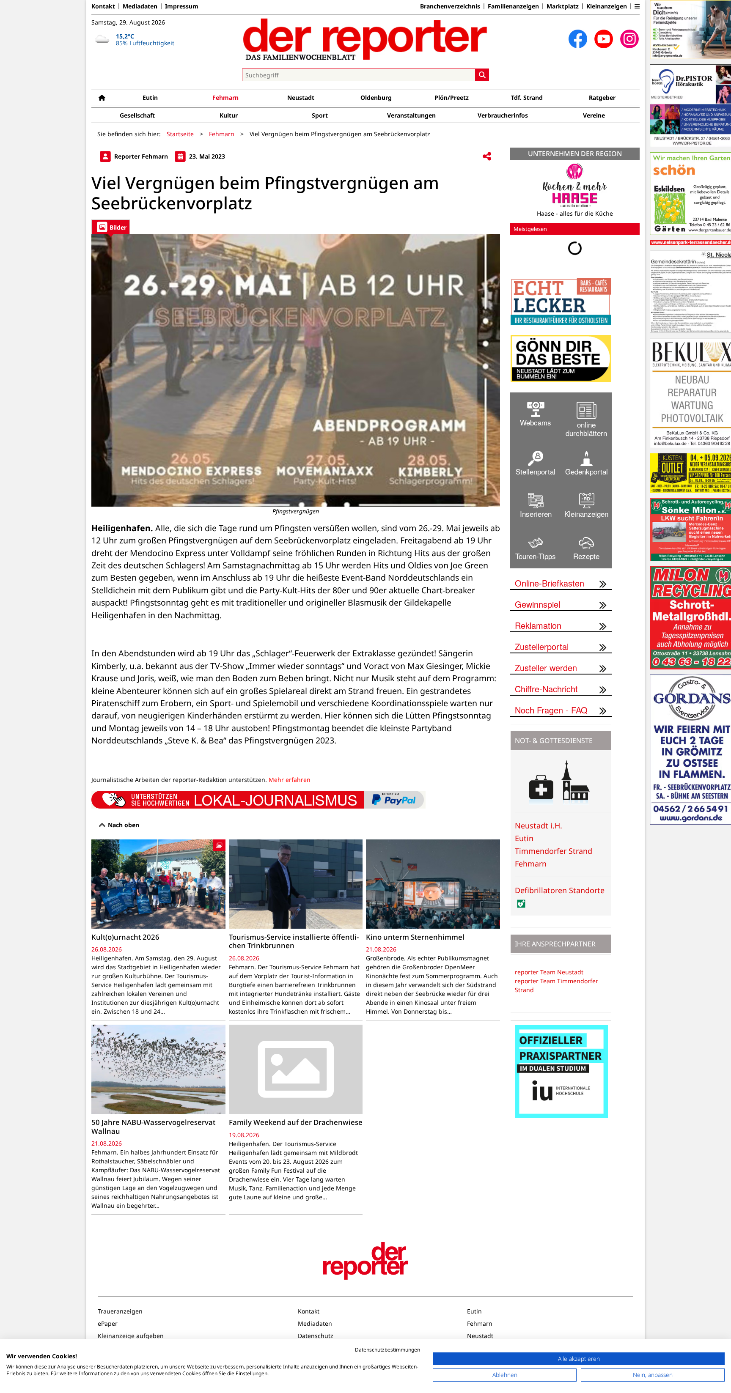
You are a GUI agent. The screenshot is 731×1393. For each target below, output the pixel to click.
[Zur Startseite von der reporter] (365, 39)
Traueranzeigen (120, 1311)
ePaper (108, 1323)
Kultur (229, 115)
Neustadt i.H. (538, 825)
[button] (637, 6)
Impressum (181, 6)
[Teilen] (487, 156)
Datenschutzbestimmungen (387, 1349)
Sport (320, 115)
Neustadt (300, 97)
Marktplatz (563, 6)
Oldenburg (376, 97)
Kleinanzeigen (606, 6)
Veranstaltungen (411, 115)
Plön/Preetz (451, 97)
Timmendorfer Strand (553, 851)
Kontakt (103, 6)
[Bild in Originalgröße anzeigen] (295, 370)
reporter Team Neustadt (549, 972)
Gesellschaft (137, 115)
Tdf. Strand (527, 97)
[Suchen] (482, 75)
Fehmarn (225, 97)
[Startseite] (102, 97)
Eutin (150, 97)
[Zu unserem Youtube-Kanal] (603, 39)
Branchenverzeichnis (450, 6)
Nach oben (122, 825)
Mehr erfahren (290, 780)
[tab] (110, 226)
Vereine (594, 115)
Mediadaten (140, 6)
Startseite (180, 134)
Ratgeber (602, 97)
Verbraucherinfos (503, 115)
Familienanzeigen (513, 6)
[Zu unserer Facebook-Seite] (578, 39)
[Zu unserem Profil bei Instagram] (629, 39)
